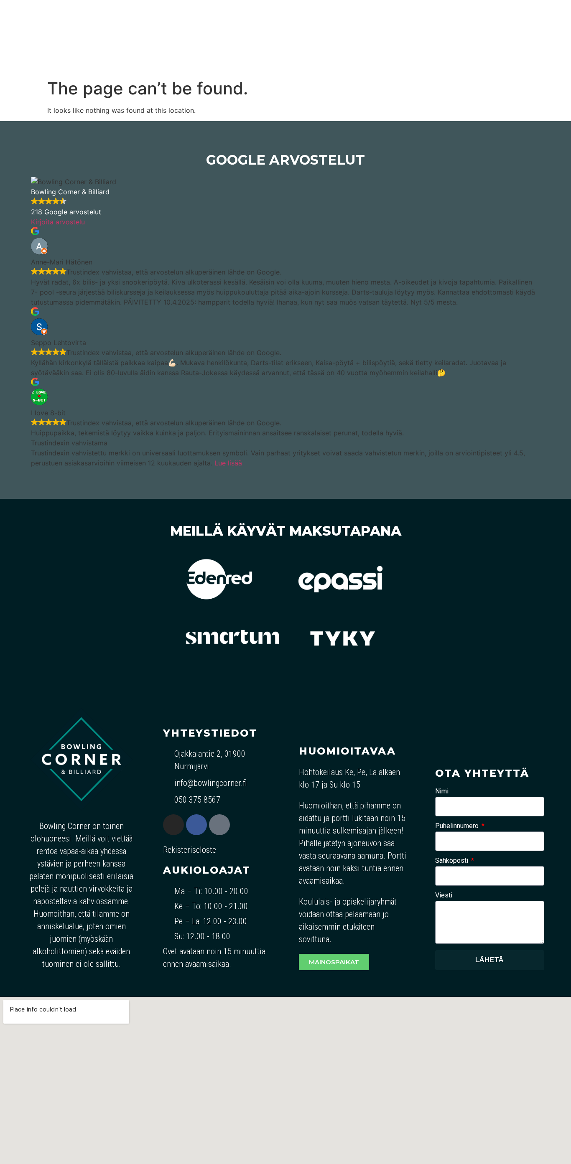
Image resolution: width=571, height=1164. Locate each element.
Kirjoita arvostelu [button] (58, 222)
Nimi (442, 791)
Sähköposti (452, 860)
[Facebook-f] (196, 824)
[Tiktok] (219, 824)
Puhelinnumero (457, 826)
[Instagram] (173, 824)
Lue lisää (228, 463)
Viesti (443, 895)
